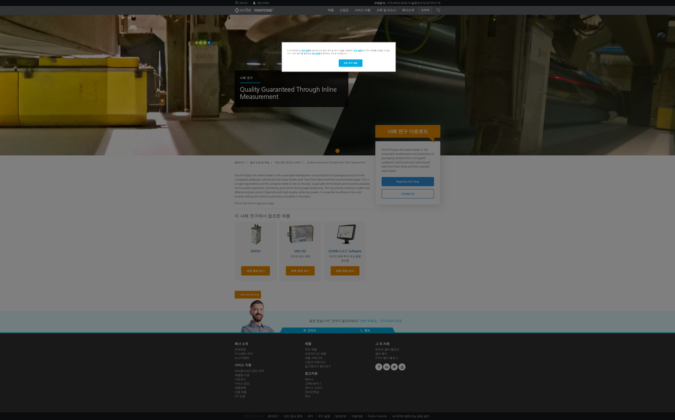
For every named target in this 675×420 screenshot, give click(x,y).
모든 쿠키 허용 (350, 63)
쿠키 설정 (358, 50)
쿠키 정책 (305, 50)
